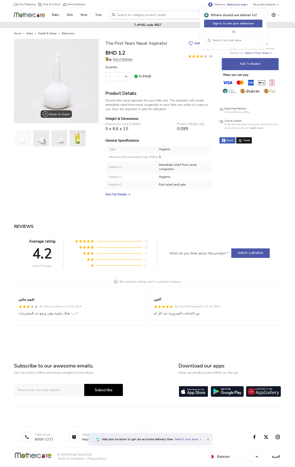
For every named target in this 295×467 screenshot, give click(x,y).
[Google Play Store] (227, 391)
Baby (30, 33)
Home (17, 33)
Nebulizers (68, 33)
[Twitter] (266, 437)
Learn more (256, 128)
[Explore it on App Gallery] (263, 391)
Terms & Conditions (70, 459)
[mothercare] (31, 15)
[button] (198, 43)
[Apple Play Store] (193, 391)
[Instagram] (278, 437)
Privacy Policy (96, 459)
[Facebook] (254, 437)
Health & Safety (47, 33)
